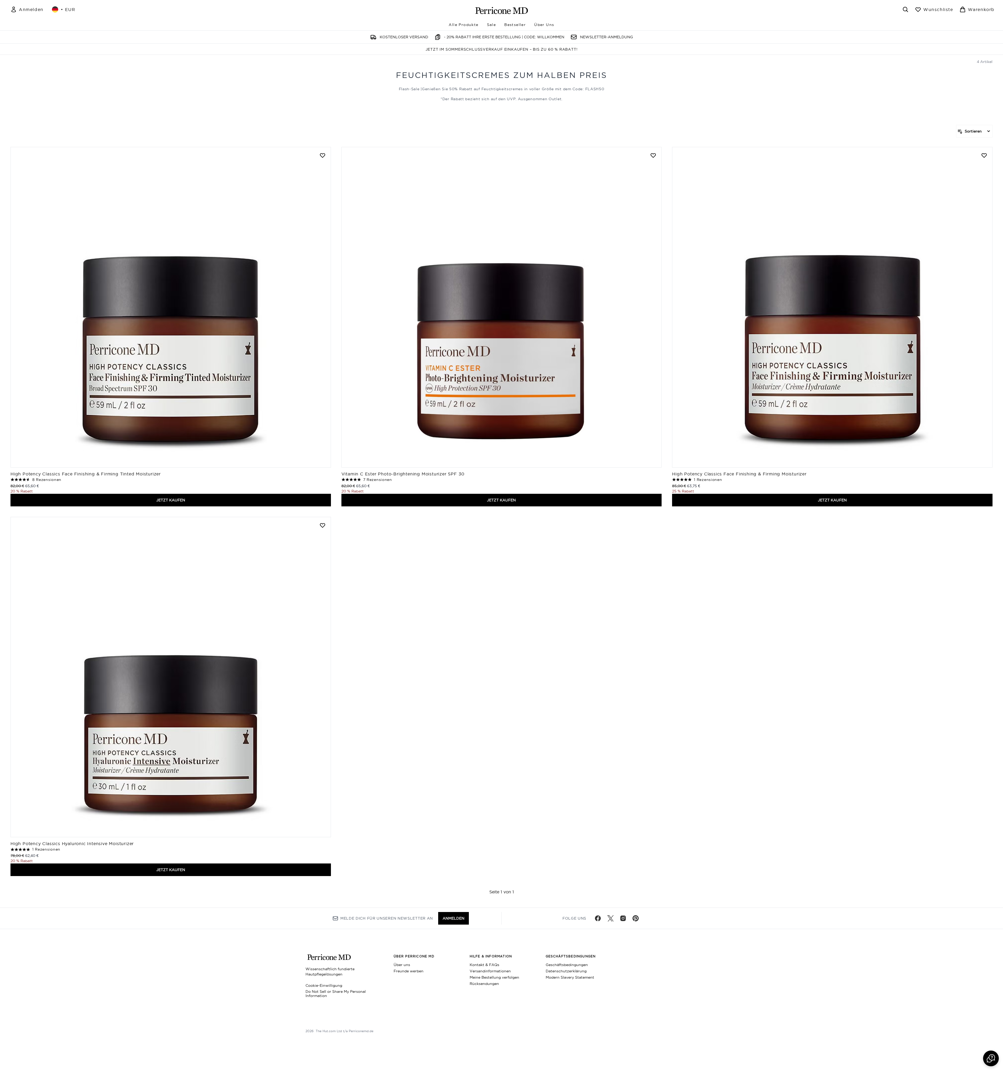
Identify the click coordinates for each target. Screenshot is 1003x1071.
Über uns (402, 965)
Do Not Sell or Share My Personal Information (335, 993)
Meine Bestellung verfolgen (494, 977)
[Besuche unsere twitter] (610, 918)
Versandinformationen (490, 971)
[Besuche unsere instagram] (623, 918)
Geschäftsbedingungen (567, 965)
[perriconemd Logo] (501, 10)
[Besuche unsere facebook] (598, 918)
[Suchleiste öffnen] (905, 9)
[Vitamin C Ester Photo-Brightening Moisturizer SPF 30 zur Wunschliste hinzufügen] (653, 155)
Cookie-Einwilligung (323, 985)
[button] (991, 1058)
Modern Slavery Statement (570, 977)
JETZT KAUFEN (170, 500)
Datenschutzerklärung (566, 971)
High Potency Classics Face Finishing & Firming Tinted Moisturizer (85, 473)
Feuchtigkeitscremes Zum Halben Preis (501, 75)
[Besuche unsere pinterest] (635, 918)
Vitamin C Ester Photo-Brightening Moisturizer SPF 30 (403, 473)
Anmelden (453, 918)
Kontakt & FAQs (484, 965)
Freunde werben (408, 971)
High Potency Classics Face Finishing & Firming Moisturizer (739, 473)
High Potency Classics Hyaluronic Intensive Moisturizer (72, 843)
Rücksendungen (484, 984)
